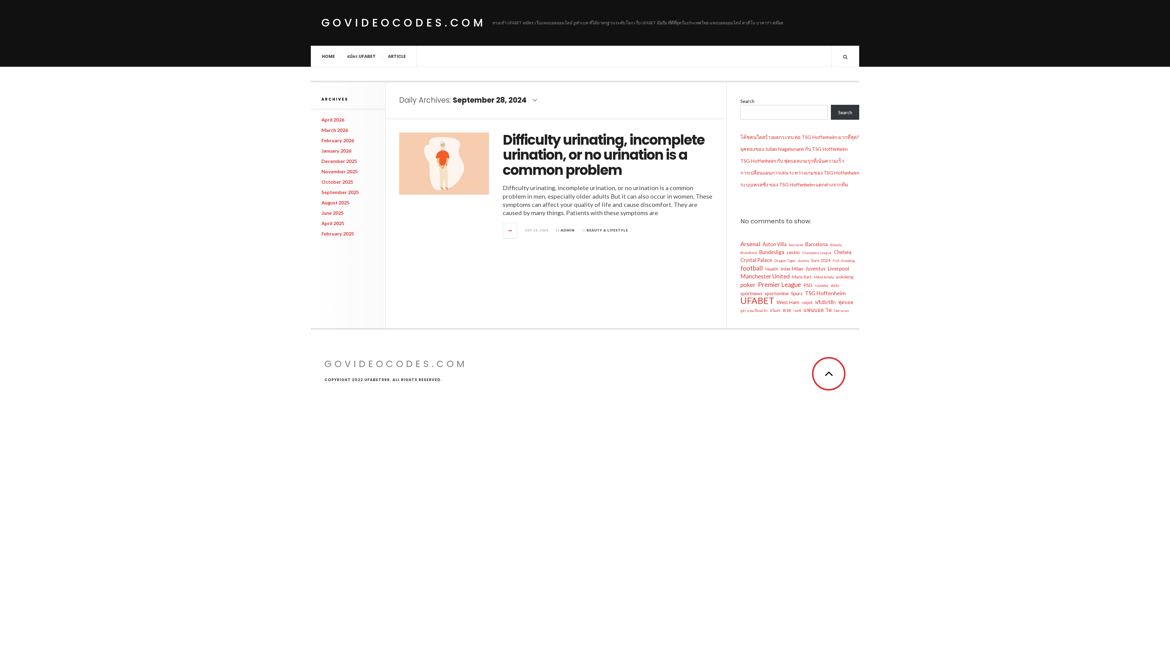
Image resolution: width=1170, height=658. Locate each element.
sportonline (777, 293)
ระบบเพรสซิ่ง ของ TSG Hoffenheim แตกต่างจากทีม (794, 184)
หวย (787, 310)
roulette (821, 285)
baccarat (796, 244)
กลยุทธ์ (807, 302)
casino (793, 252)
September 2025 (340, 192)
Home (328, 56)
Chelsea (843, 252)
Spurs (797, 293)
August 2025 (335, 202)
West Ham (788, 302)
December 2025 (339, 161)
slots (835, 285)
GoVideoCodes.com (403, 22)
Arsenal (750, 243)
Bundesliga (771, 252)
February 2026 (337, 140)
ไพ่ (828, 310)
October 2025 (337, 182)
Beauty (836, 244)
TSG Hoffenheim (825, 293)
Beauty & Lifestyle (607, 230)
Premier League (779, 284)
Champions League (816, 253)
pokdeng (844, 276)
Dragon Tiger (785, 260)
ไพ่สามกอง (841, 311)
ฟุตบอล (845, 302)
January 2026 (336, 151)
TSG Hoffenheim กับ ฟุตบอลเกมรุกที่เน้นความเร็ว (792, 161)
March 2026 (334, 130)
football (751, 268)
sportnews (751, 293)
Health (771, 268)
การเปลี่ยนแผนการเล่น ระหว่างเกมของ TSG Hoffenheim (799, 172)
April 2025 (332, 223)
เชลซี (797, 311)
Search (747, 101)
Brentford (748, 252)
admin (568, 230)
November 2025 (339, 171)
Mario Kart (801, 276)
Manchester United (765, 276)
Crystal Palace (756, 260)
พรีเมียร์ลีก (825, 302)
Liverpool (838, 268)
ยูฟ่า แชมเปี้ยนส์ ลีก (754, 311)
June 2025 (332, 213)
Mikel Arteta (824, 277)
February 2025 (337, 233)
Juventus (815, 268)
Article (397, 56)
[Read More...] (510, 230)
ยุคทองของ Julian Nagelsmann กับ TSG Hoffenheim (794, 149)
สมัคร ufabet (361, 56)
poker (748, 284)
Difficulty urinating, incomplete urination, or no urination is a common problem (603, 155)
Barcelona (816, 244)
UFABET (757, 300)
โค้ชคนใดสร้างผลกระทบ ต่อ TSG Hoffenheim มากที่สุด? (799, 137)
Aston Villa (775, 244)
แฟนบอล (813, 310)
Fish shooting (844, 260)
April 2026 (332, 119)
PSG (807, 285)
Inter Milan (792, 268)
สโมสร (775, 310)
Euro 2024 (820, 260)
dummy (803, 261)
